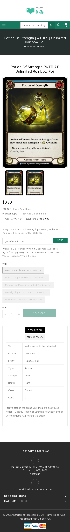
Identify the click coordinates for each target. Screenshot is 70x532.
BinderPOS (44, 518)
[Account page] (58, 25)
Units (5, 307)
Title (4, 264)
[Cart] (65, 25)
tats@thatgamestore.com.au (35, 489)
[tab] (35, 330)
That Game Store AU (35, 46)
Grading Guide (40, 218)
